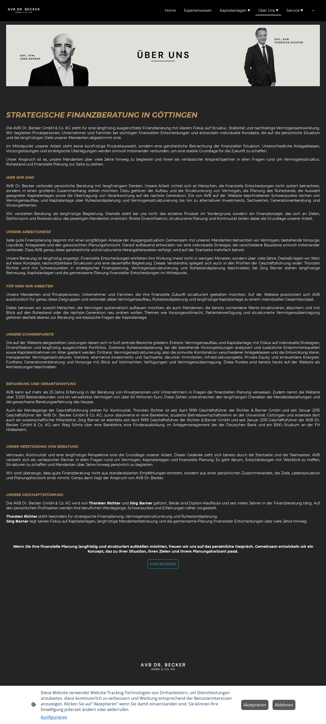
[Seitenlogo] (23, 10)
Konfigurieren (54, 717)
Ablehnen (284, 705)
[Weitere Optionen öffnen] (313, 10)
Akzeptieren (254, 705)
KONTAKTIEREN (163, 564)
